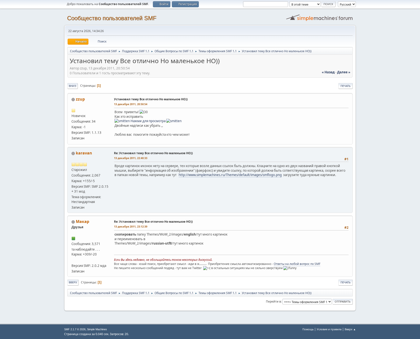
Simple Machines (97, 329)
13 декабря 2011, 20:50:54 (130, 104)
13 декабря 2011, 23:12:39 (130, 226)
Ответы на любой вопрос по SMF (297, 264)
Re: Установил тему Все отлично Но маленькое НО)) (153, 153)
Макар (82, 221)
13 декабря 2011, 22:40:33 (130, 158)
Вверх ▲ (350, 329)
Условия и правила (329, 329)
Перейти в (273, 301)
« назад (328, 72)
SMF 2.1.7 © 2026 (75, 329)
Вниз (72, 86)
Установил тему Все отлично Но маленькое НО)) (151, 99)
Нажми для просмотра (148, 121)
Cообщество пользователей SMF (112, 18)
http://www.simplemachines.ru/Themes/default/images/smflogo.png (230, 175)
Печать (345, 86)
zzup (80, 99)
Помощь (308, 329)
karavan (84, 153)
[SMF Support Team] (73, 260)
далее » (343, 72)
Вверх (73, 282)
